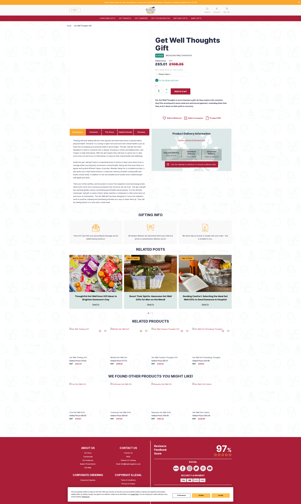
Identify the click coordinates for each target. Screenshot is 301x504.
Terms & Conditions (128, 480)
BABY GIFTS (196, 18)
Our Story (88, 453)
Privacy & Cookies (128, 484)
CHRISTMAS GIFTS (107, 18)
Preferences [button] (85, 497)
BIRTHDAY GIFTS (180, 18)
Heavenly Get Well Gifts (161, 412)
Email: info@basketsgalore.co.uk (128, 464)
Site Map (87, 468)
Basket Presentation (88, 464)
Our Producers (87, 460)
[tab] (78, 132)
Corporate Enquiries (87, 480)
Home (69, 26)
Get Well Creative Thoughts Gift (164, 357)
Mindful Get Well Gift (118, 357)
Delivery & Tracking (128, 460)
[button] (75, 10)
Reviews (141, 132)
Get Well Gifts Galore (201, 412)
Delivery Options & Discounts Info (191, 140)
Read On (95, 304)
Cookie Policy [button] (134, 494)
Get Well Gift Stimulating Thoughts (206, 357)
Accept (220, 495)
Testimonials (88, 457)
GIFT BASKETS (125, 18)
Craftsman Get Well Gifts (120, 412)
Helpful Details (125, 132)
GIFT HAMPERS (141, 18)
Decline (201, 495)
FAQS (128, 457)
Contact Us (128, 453)
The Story (109, 132)
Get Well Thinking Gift (78, 357)
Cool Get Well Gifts (77, 412)
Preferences (181, 495)
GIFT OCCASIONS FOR (160, 18)
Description (77, 132)
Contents (93, 132)
